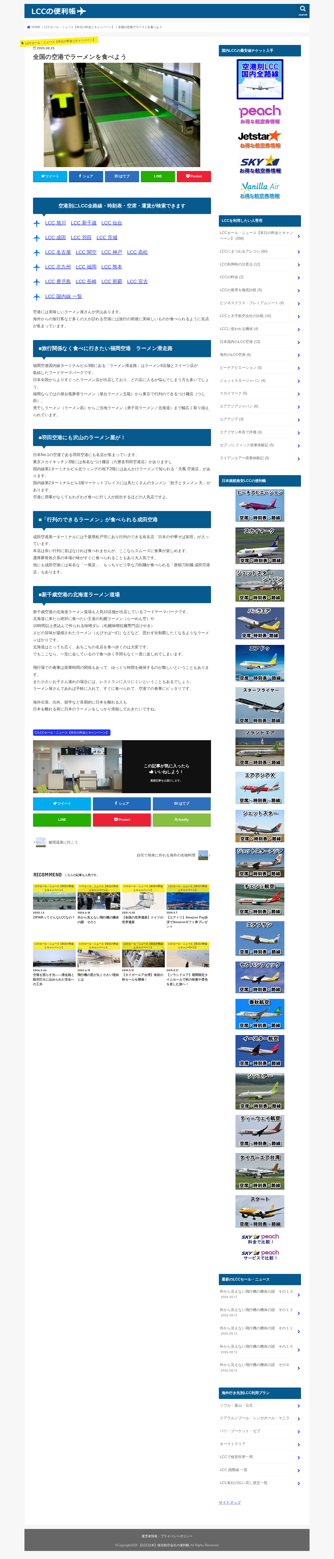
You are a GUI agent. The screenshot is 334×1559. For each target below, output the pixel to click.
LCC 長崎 (86, 281)
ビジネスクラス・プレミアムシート (252, 303)
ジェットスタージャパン (243, 381)
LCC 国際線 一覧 (233, 1470)
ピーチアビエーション (241, 368)
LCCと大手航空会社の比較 (245, 316)
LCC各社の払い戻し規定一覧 (243, 1483)
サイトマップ (230, 1503)
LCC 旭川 (55, 222)
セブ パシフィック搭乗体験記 (247, 445)
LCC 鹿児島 (58, 281)
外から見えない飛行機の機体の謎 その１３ (256, 1294)
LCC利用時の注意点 (240, 264)
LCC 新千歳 (84, 222)
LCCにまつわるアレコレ (243, 251)
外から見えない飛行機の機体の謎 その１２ (256, 1312)
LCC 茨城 (107, 237)
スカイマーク (233, 393)
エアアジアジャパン (239, 406)
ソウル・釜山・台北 (236, 1405)
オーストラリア (232, 1444)
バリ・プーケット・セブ (240, 1431)
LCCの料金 (232, 277)
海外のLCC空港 (235, 355)
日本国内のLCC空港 (240, 342)
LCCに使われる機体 (239, 329)
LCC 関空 (86, 252)
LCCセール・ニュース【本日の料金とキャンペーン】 (73, 732)
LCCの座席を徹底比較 (241, 290)
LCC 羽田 (81, 237)
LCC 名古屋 (58, 252)
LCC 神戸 (111, 252)
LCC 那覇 (111, 281)
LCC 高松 (137, 252)
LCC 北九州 (58, 266)
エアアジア (232, 419)
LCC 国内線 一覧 (63, 296)
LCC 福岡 (86, 266)
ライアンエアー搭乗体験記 (244, 458)
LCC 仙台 (111, 222)
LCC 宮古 (137, 281)
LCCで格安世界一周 (236, 1457)
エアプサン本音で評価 (241, 432)
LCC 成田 (55, 237)
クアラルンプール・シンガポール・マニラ (254, 1418)
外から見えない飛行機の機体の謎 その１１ (256, 1330)
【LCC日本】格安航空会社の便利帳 (164, 1545)
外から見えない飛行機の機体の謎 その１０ (256, 1349)
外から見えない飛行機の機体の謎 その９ (254, 1367)
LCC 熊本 (111, 266)
